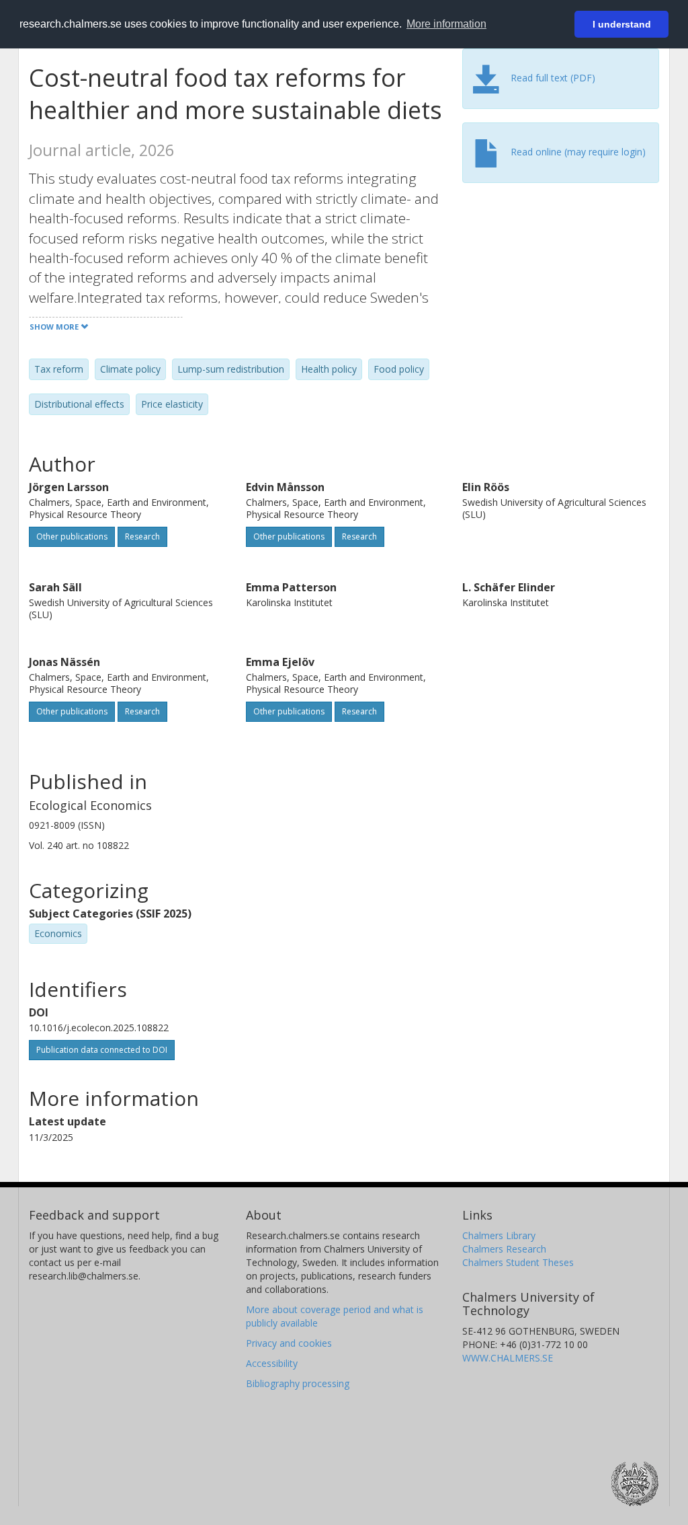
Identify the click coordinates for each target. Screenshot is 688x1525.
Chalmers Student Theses (518, 1262)
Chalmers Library (498, 1235)
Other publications (72, 536)
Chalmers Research (504, 1248)
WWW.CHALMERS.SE (507, 1357)
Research (142, 536)
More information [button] (446, 24)
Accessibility (272, 1363)
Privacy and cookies (289, 1343)
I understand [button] (622, 24)
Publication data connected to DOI (101, 1049)
